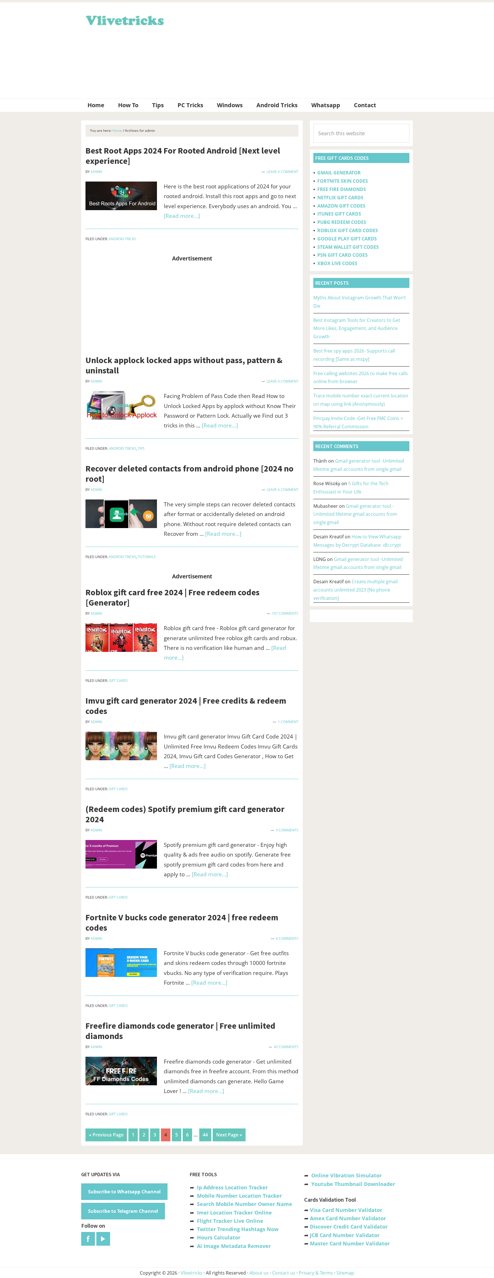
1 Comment (288, 721)
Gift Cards (118, 680)
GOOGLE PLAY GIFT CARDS (347, 239)
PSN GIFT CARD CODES (342, 255)
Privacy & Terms (316, 1273)
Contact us (283, 1273)
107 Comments (285, 613)
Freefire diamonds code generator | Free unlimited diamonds (180, 1030)
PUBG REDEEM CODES (341, 222)
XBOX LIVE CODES (337, 263)
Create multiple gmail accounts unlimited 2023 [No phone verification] (355, 589)
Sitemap (345, 1273)
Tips (141, 448)
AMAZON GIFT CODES (341, 206)
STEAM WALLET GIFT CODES (348, 247)
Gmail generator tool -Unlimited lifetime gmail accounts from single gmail (355, 514)
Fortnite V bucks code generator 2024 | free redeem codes (181, 922)
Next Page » (229, 1136)
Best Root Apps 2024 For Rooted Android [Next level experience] (182, 155)
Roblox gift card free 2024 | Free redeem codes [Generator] (172, 597)
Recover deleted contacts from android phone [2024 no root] (189, 473)
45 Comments (286, 1046)
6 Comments (287, 938)
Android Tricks (122, 238)
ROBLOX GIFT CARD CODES (347, 230)
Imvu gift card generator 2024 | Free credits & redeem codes (185, 705)
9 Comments (287, 830)
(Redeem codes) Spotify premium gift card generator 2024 (184, 814)
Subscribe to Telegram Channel (123, 1211)
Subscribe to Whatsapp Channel (124, 1192)
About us (259, 1273)
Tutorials (147, 556)
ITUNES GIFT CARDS (339, 214)
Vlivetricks (124, 19)
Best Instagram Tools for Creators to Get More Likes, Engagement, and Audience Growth (356, 328)
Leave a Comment (282, 171)
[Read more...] (182, 216)
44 (206, 1134)
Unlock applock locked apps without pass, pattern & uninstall (183, 365)
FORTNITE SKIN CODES (342, 181)
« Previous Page (106, 1136)
